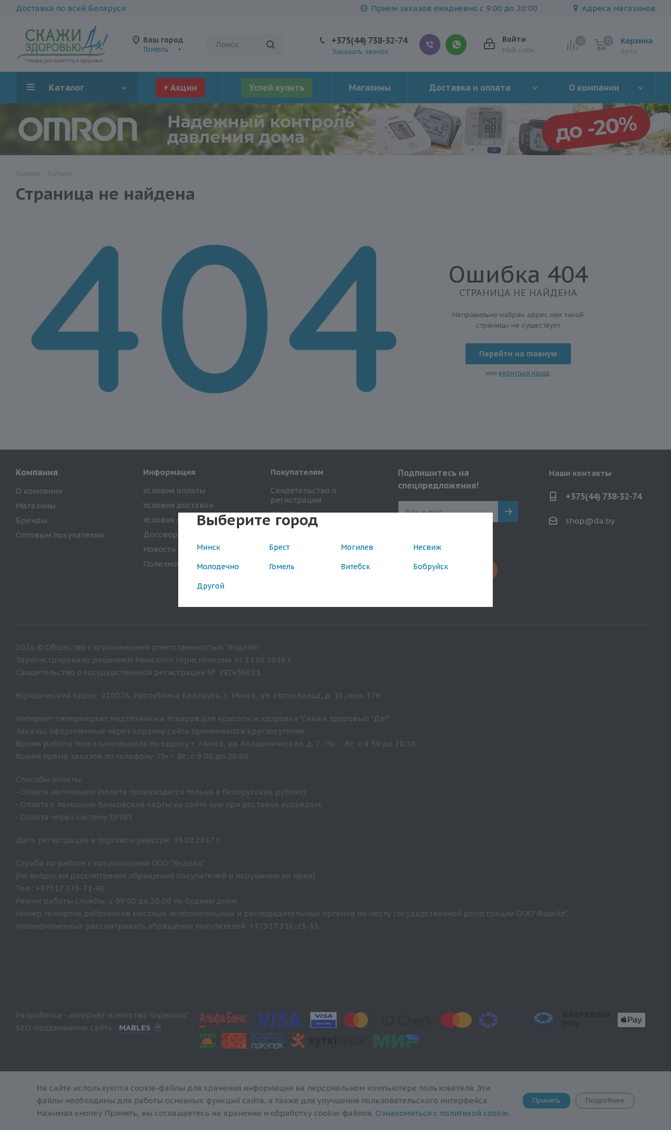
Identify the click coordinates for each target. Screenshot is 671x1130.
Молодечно (218, 566)
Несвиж (427, 547)
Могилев (357, 547)
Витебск (355, 566)
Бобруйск (430, 566)
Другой (210, 586)
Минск (208, 547)
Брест (279, 547)
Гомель (282, 566)
